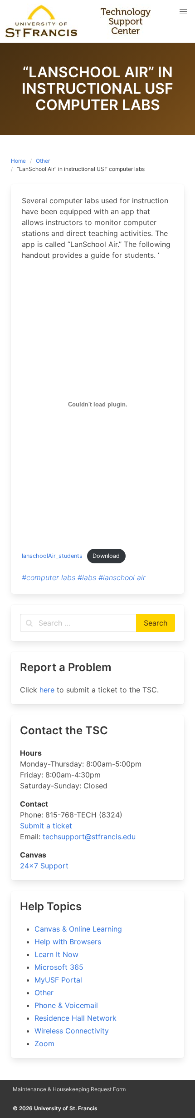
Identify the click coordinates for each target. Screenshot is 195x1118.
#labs (87, 577)
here (46, 689)
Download (106, 555)
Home (18, 160)
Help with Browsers (67, 941)
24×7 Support (44, 865)
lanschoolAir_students (52, 555)
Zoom (44, 1043)
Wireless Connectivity (71, 1030)
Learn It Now (56, 954)
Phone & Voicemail (66, 1005)
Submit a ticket (46, 825)
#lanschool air (122, 577)
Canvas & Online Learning (78, 928)
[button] (183, 12)
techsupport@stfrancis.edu (89, 836)
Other (43, 160)
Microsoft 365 (58, 967)
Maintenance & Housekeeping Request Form (69, 1089)
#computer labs (48, 577)
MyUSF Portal (58, 979)
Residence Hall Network (75, 1018)
